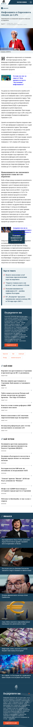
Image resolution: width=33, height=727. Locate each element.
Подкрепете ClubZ (11, 723)
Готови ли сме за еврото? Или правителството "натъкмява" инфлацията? (19, 80)
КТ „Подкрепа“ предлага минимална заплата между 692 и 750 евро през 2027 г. (18, 299)
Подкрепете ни (11, 345)
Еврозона (5, 353)
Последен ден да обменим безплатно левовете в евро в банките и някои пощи (16, 569)
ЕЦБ (13, 353)
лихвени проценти (16, 357)
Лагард (5, 357)
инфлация (21, 353)
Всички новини (22, 2)
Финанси (5, 8)
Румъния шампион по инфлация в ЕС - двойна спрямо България (15, 291)
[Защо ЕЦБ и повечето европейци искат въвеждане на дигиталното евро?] (16, 610)
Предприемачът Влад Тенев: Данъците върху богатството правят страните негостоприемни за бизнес (16, 542)
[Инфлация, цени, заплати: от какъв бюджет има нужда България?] (16, 637)
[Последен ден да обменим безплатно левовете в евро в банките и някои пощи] (16, 557)
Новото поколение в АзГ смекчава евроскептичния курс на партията (16, 277)
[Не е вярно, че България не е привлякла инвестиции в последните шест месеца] (16, 664)
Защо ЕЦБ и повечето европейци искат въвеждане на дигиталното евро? (16, 623)
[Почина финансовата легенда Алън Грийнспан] (16, 584)
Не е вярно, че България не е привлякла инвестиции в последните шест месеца (16, 676)
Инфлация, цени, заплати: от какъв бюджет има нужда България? (14, 650)
